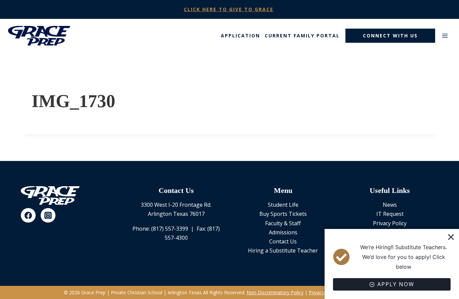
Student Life (283, 204)
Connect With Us (390, 35)
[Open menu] (445, 35)
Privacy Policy (390, 223)
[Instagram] (48, 215)
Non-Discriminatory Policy (275, 292)
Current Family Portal (302, 35)
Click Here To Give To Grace (229, 9)
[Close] (451, 237)
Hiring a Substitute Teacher (283, 250)
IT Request (390, 214)
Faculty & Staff (283, 223)
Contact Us (283, 241)
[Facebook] (28, 215)
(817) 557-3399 (169, 228)
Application (240, 35)
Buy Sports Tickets (283, 214)
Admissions (283, 232)
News (390, 204)
